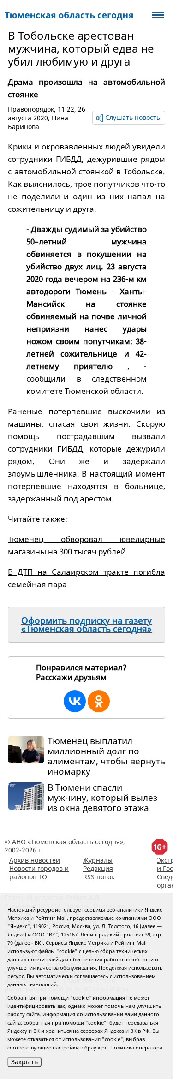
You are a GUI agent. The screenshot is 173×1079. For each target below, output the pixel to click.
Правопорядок (31, 109)
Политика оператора (136, 1047)
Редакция (98, 868)
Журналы (98, 860)
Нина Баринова (38, 122)
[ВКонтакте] (75, 701)
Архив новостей (34, 860)
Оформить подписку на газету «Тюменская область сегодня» (86, 624)
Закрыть (24, 1061)
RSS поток (98, 876)
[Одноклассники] (99, 701)
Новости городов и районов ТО (39, 872)
